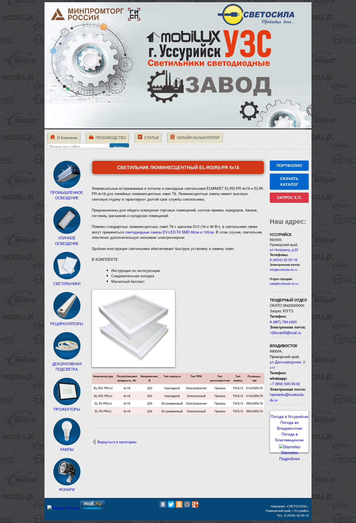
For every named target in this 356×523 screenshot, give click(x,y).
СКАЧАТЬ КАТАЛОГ (289, 181)
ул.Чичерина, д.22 (284, 249)
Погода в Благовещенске (289, 436)
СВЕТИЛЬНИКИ (66, 283)
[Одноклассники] (179, 504)
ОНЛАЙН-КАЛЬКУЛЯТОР (197, 137)
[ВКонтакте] (163, 504)
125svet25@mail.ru (285, 332)
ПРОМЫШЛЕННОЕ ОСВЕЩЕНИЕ (66, 195)
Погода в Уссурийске (289, 416)
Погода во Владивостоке (289, 425)
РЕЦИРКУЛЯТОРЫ (66, 323)
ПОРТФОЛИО (289, 165)
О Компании (66, 137)
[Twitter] (171, 504)
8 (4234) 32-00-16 (283, 259)
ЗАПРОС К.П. (289, 197)
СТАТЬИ (150, 137)
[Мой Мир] (187, 504)
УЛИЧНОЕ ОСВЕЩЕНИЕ (67, 240)
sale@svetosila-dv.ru (284, 283)
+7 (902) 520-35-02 (285, 383)
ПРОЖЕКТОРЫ (67, 409)
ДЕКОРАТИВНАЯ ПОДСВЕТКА (66, 366)
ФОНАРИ (67, 489)
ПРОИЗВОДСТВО (109, 137)
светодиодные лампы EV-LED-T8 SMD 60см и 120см (169, 232)
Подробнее (289, 458)
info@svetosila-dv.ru (283, 269)
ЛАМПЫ (67, 449)
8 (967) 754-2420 (283, 321)
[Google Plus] (195, 504)
